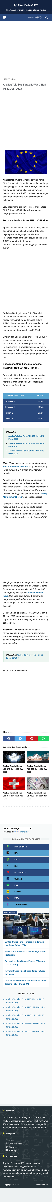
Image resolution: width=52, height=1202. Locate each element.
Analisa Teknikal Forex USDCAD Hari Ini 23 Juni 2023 (13, 769)
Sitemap (13, 1150)
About (11, 1140)
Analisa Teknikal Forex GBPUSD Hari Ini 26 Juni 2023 (37, 796)
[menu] (4, 17)
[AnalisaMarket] (26, 5)
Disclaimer (14, 1147)
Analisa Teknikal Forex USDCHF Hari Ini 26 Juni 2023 (13, 796)
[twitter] (20, 738)
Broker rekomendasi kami (15, 466)
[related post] (14, 757)
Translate (24, 831)
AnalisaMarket (42, 1185)
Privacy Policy (15, 1143)
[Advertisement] (26, 49)
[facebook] (9, 738)
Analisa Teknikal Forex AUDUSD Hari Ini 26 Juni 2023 (37, 769)
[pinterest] (32, 738)
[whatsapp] (43, 738)
